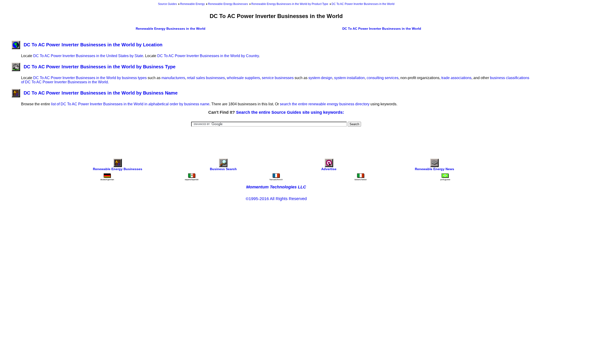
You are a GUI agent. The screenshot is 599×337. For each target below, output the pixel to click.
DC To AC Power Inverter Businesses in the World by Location (93, 44)
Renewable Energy (192, 4)
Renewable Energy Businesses (228, 4)
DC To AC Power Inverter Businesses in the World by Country (208, 56)
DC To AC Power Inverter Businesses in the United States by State (88, 56)
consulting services (382, 78)
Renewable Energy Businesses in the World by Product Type (289, 4)
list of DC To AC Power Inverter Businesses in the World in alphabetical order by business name (130, 104)
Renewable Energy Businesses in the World (170, 28)
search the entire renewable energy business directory (324, 104)
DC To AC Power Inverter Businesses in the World (363, 4)
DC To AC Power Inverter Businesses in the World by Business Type (99, 66)
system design (320, 78)
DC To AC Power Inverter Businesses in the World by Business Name (101, 92)
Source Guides (167, 4)
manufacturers (173, 78)
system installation (349, 78)
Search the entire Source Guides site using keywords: (290, 112)
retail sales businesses (206, 78)
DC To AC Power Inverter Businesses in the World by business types (90, 78)
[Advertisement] (276, 139)
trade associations (456, 78)
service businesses (278, 78)
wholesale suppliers (243, 78)
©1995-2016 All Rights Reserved (276, 198)
